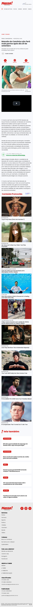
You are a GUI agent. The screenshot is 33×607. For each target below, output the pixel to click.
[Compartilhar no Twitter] (25, 65)
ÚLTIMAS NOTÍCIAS (8, 9)
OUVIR (5, 62)
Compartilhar (26, 62)
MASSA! (3, 565)
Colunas (4, 537)
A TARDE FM (5, 570)
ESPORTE (25, 9)
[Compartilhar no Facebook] (23, 65)
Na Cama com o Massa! (8, 542)
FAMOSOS (30, 9)
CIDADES (20, 9)
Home (3, 34)
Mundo (3, 530)
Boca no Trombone (7, 539)
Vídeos (3, 532)
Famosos (4, 517)
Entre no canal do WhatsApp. (15, 155)
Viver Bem (4, 527)
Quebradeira (5, 544)
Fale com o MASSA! (8, 549)
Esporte (4, 520)
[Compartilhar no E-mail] (27, 65)
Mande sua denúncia (7, 551)
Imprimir (15, 62)
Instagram (4, 556)
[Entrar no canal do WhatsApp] (3, 155)
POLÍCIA (15, 9)
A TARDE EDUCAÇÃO (7, 573)
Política (3, 522)
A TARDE (4, 568)
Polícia (3, 515)
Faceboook (4, 559)
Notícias (4, 513)
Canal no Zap (5, 553)
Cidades (7, 34)
